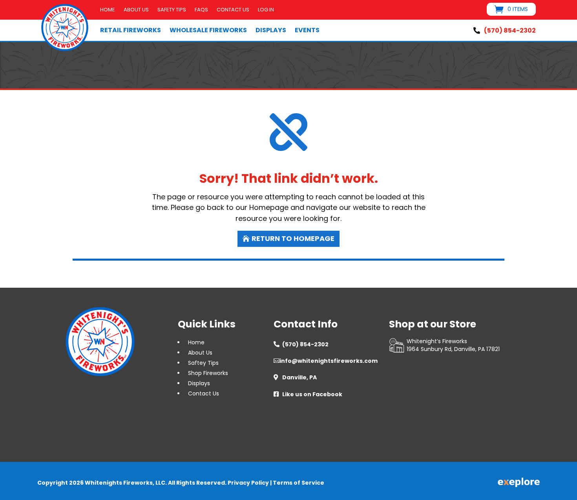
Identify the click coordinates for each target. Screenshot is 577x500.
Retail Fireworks (130, 30)
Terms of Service (298, 483)
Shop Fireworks (208, 373)
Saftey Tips (203, 363)
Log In (266, 10)
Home (107, 10)
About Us (136, 10)
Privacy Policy (248, 483)
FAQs (201, 10)
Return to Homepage (293, 238)
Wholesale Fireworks (208, 30)
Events (307, 30)
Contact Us (233, 10)
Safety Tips (171, 10)
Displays (271, 30)
